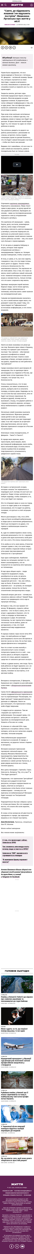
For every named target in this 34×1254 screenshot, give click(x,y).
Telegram (5, 877)
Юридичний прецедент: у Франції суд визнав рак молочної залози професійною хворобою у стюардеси (16, 1061)
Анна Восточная (10, 24)
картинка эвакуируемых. (19, 203)
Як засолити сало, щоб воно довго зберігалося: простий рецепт (16, 1159)
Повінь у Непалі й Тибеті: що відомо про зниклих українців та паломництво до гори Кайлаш (17, 999)
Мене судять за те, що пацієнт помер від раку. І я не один (14, 1030)
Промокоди (27, 1195)
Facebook (15, 877)
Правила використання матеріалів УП (17, 1193)
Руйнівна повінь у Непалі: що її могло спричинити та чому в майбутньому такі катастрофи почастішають (14, 1095)
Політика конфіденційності (23, 1190)
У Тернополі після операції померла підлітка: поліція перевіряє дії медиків (13, 1128)
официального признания (21, 692)
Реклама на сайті (8, 1190)
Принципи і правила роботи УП (12, 1195)
